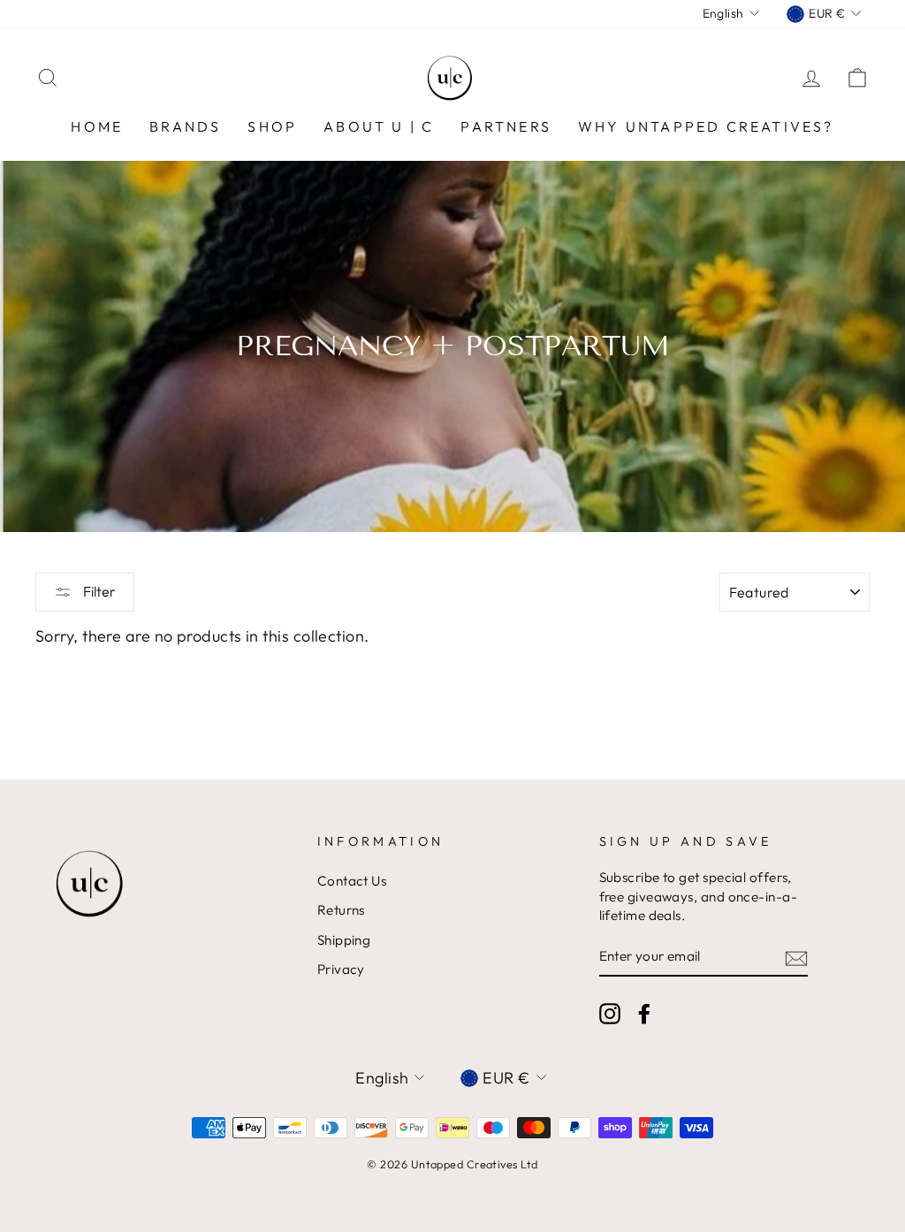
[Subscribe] (796, 958)
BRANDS (185, 126)
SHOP (272, 126)
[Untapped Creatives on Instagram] (609, 1013)
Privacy (341, 969)
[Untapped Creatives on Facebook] (644, 1013)
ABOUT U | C (378, 126)
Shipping (344, 940)
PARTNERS (505, 126)
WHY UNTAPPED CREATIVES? (706, 126)
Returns (341, 909)
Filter (98, 591)
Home (97, 126)
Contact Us (352, 880)
